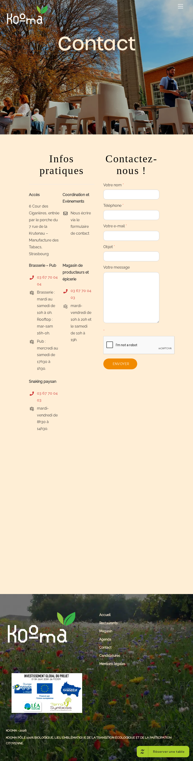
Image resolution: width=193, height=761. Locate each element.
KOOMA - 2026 (16, 730)
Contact (105, 647)
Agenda (105, 639)
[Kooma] (27, 23)
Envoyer (121, 364)
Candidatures (109, 655)
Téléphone (113, 205)
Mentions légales (112, 664)
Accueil (105, 615)
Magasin (105, 631)
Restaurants (108, 623)
